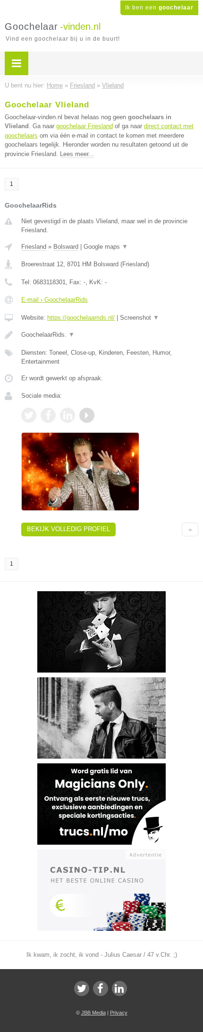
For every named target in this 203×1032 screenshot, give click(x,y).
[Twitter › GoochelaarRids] (28, 415)
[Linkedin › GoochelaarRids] (67, 415)
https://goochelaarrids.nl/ (81, 317)
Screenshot (139, 317)
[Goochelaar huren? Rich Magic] (101, 681)
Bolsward (65, 246)
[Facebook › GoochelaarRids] (48, 415)
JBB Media (93, 1012)
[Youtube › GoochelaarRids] (86, 415)
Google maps (106, 246)
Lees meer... (77, 153)
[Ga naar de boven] (190, 529)
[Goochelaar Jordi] (101, 595)
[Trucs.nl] (101, 767)
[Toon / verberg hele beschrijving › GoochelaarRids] (109, 335)
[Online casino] (101, 853)
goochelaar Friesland (84, 126)
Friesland (33, 246)
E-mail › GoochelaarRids (54, 299)
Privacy (118, 1012)
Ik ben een (159, 7)
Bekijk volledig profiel (68, 529)
